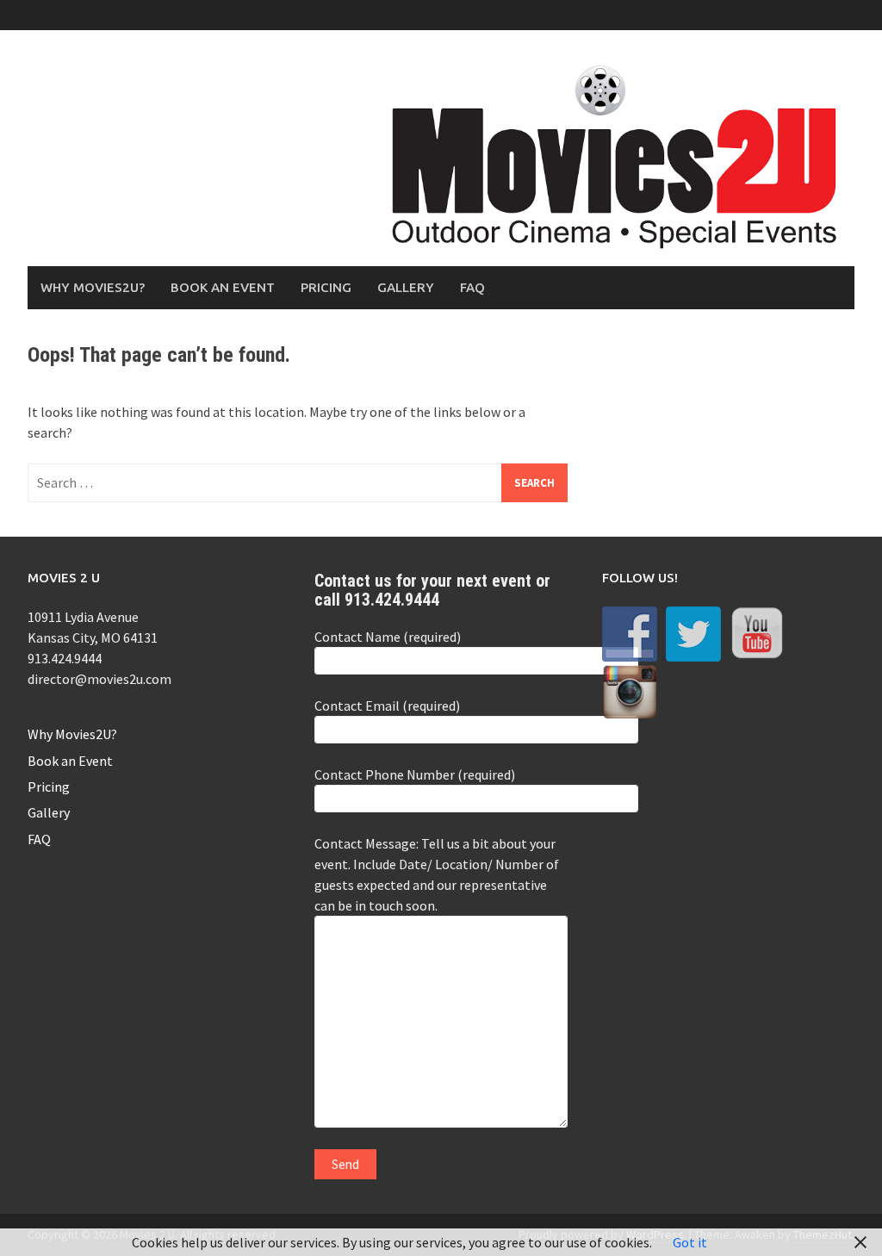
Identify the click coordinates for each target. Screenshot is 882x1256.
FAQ (472, 287)
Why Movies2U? (92, 287)
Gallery (405, 287)
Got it (690, 1242)
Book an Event (223, 287)
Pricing (326, 287)
